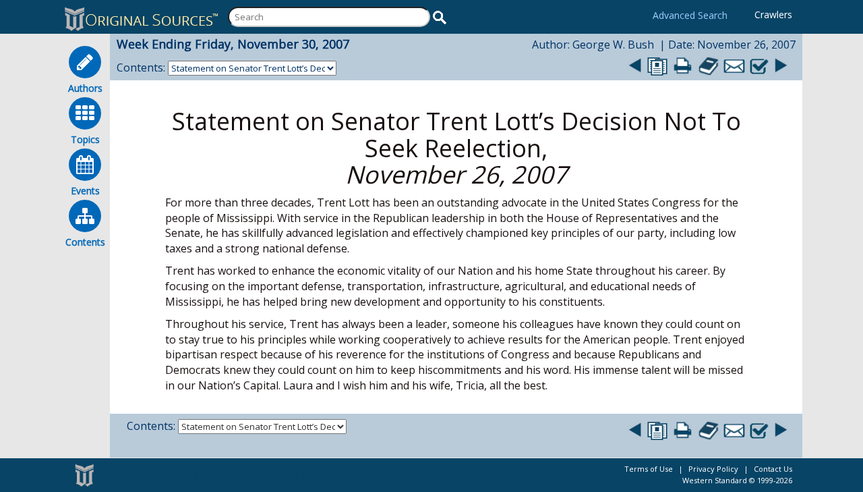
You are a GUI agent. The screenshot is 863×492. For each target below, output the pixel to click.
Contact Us (773, 469)
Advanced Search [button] (690, 15)
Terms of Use (648, 469)
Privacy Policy (713, 469)
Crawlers (773, 14)
